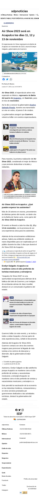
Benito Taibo (5, 18)
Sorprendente (6, 463)
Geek (3, 473)
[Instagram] (22, 410)
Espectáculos (6, 468)
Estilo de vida (6, 448)
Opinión (31, 15)
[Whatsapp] (11, 79)
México (16, 15)
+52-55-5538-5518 (25, 429)
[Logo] (19, 11)
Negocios (5, 458)
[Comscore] (19, 419)
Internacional (24, 15)
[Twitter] (7, 79)
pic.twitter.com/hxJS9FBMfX (10, 259)
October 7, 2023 (31, 262)
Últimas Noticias (7, 15)
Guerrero (5, 26)
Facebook (5, 480)
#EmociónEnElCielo (23, 257)
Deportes (5, 453)
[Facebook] (3, 79)
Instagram (5, 490)
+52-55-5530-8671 (25, 434)
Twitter (4, 485)
